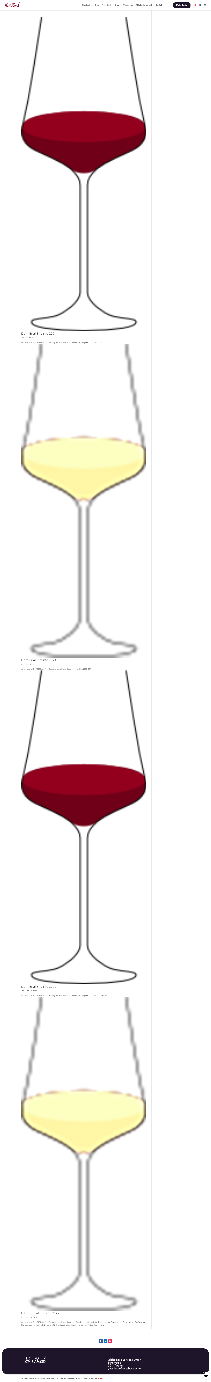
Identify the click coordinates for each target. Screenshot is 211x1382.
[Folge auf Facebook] (101, 1341)
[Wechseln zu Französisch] (195, 7)
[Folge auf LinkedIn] (105, 1341)
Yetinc (100, 1379)
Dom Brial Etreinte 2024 (38, 333)
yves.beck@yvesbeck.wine (124, 1368)
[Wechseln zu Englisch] (200, 7)
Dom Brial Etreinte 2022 (38, 986)
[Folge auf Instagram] (110, 1341)
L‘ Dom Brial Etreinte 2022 (40, 1313)
